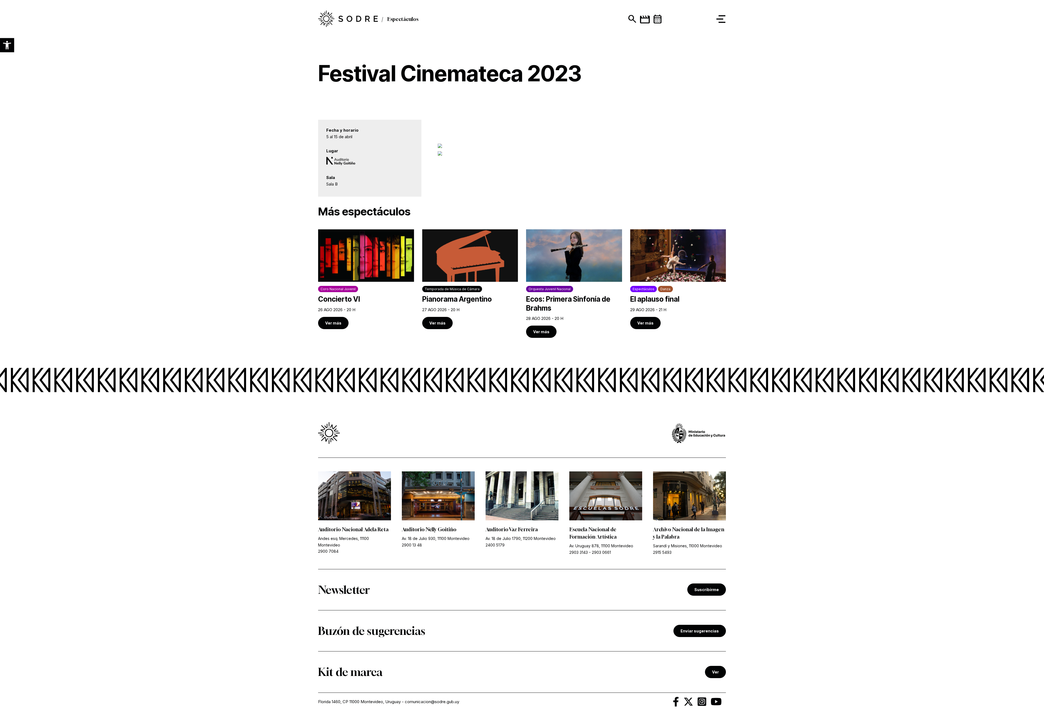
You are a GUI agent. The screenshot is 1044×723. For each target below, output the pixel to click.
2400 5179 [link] (495, 545)
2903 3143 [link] (578, 552)
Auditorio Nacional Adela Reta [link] (353, 529)
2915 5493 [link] (662, 552)
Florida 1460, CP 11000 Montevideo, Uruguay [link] (359, 701)
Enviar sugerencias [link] (700, 631)
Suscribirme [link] (706, 589)
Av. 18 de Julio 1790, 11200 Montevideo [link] (521, 538)
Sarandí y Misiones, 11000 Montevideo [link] (687, 545)
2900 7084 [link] (328, 551)
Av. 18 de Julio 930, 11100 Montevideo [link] (436, 538)
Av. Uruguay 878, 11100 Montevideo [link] (601, 545)
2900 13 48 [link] (412, 545)
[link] (348, 19)
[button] (7, 45)
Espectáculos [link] (402, 19)
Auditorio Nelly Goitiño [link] (429, 529)
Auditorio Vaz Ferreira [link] (512, 529)
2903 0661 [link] (601, 552)
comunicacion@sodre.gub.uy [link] (432, 701)
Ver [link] (715, 672)
